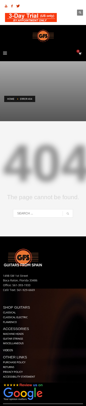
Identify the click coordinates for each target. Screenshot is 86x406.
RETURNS (8, 367)
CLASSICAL (9, 312)
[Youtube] (6, 6)
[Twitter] (18, 6)
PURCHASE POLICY (14, 362)
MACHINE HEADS (13, 334)
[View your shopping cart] (80, 53)
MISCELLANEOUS (13, 343)
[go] (68, 213)
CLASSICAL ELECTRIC (15, 317)
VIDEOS (8, 350)
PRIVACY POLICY (13, 372)
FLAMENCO (10, 322)
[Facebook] (12, 6)
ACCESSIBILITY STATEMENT (19, 376)
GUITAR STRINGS (13, 338)
